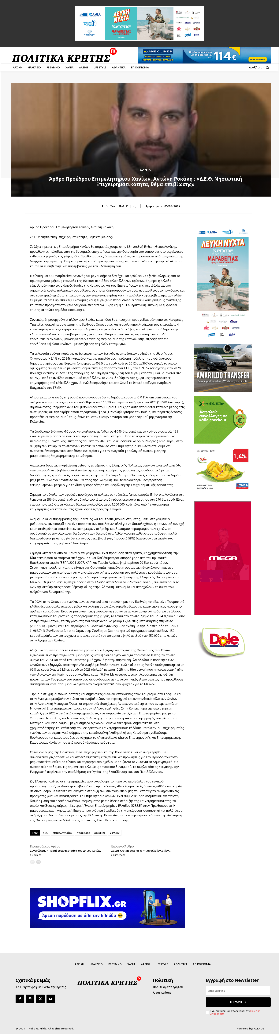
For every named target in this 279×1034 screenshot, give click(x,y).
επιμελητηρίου (63, 833)
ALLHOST (260, 1028)
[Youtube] (50, 999)
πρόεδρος (83, 833)
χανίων (115, 833)
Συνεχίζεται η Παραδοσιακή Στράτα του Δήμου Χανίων (65, 850)
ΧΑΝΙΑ (145, 169)
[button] (260, 67)
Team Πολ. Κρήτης (123, 206)
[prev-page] (32, 862)
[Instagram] (30, 999)
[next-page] (38, 862)
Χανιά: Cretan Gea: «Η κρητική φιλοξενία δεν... (141, 850)
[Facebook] (20, 999)
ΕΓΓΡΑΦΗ (236, 1001)
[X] (40, 999)
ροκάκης (100, 833)
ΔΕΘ (46, 833)
